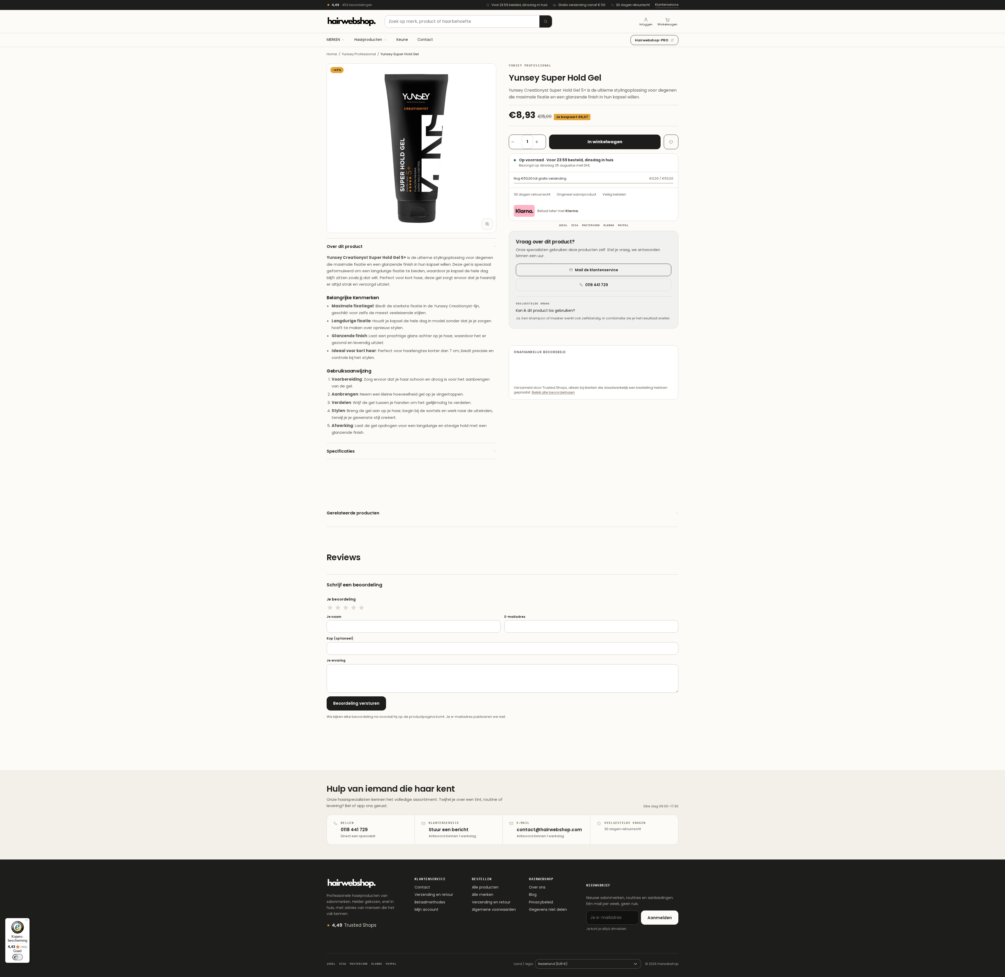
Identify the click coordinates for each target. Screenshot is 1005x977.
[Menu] (26, 921)
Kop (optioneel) (340, 638)
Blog (533, 894)
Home (332, 54)
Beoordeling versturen (356, 703)
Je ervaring (336, 660)
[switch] (17, 957)
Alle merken (482, 894)
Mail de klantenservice (596, 270)
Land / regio (523, 964)
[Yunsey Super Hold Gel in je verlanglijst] (671, 142)
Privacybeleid (541, 902)
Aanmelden (659, 917)
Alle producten (485, 887)
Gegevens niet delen (548, 909)
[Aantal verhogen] (539, 142)
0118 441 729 (596, 284)
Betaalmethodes (430, 902)
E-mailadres (514, 617)
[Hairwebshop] (351, 21)
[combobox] (468, 21)
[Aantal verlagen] (515, 142)
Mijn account (426, 909)
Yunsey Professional (359, 54)
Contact (422, 887)
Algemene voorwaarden (494, 909)
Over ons (537, 887)
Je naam (334, 617)
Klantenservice (666, 4)
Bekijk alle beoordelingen (553, 392)
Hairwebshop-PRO (651, 40)
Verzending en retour (434, 894)
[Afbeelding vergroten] (487, 224)
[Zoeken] (545, 21)
